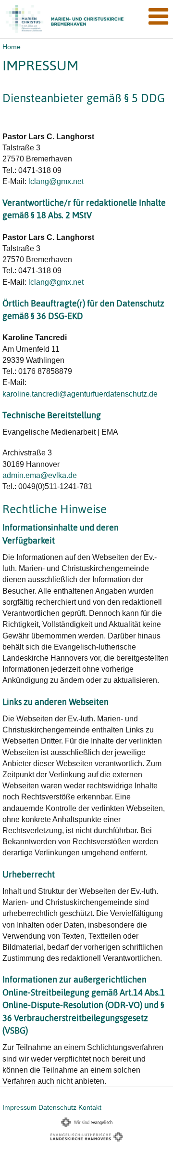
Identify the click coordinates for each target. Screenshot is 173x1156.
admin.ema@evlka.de (39, 475)
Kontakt (89, 1107)
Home (11, 47)
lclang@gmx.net (56, 181)
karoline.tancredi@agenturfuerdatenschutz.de (80, 394)
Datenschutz (57, 1107)
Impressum (19, 1107)
